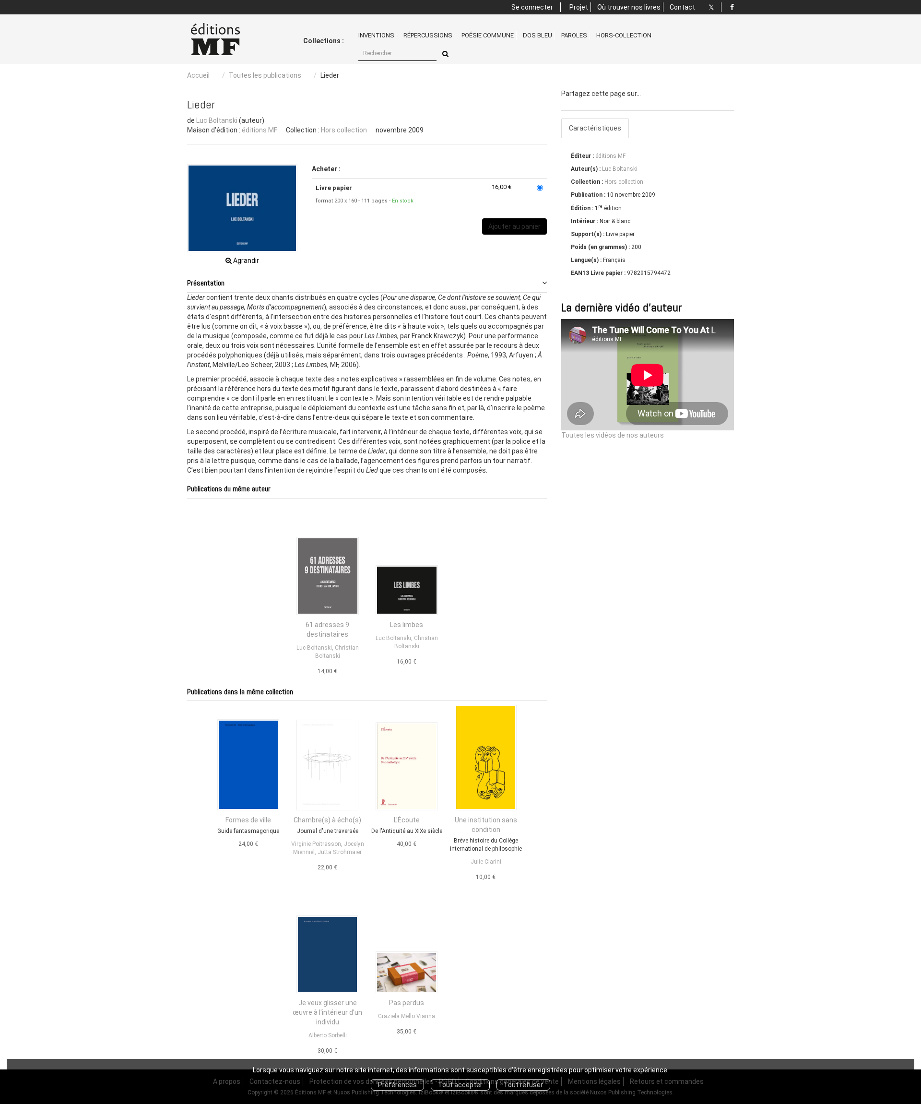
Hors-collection (623, 35)
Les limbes (406, 625)
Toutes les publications (265, 75)
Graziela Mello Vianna (406, 1016)
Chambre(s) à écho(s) (327, 820)
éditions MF (259, 130)
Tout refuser (523, 1085)
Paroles (574, 35)
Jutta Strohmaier (340, 852)
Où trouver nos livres (629, 7)
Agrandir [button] (245, 260)
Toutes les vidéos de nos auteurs (612, 435)
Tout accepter (460, 1085)
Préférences (397, 1085)
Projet (578, 7)
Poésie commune (487, 35)
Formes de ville (248, 820)
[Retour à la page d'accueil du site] (226, 39)
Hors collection (344, 130)
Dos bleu (537, 35)
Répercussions (427, 35)
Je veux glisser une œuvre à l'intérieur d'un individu (327, 1012)
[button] (242, 208)
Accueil (198, 75)
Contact (682, 7)
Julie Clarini (486, 861)
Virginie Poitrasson (316, 844)
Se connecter (532, 7)
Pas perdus (406, 1003)
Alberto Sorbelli (327, 1035)
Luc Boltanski (216, 120)
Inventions (376, 35)
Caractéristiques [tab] (595, 128)
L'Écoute (407, 820)
